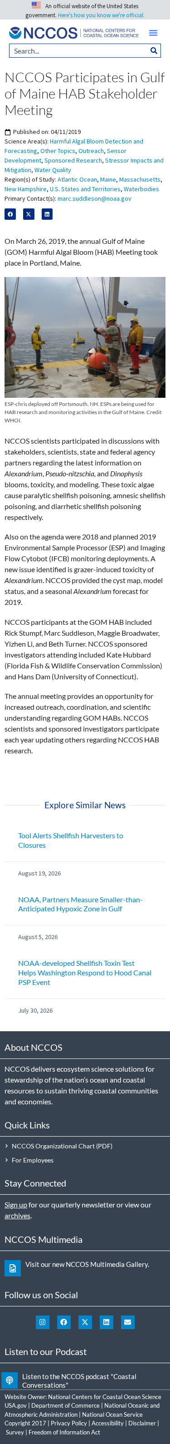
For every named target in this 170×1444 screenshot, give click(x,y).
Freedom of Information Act (64, 1432)
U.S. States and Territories (85, 189)
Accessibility (108, 1423)
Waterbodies (141, 189)
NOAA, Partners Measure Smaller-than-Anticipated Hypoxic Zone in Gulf (80, 904)
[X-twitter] (85, 1322)
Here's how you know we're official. (101, 15)
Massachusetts (139, 179)
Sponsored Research (73, 160)
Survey (15, 1432)
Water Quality (52, 170)
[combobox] (78, 51)
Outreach (91, 151)
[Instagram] (42, 1322)
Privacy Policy (69, 1423)
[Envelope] (128, 1322)
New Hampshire (26, 189)
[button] (153, 33)
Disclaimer (142, 1423)
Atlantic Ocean (77, 179)
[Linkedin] (106, 1322)
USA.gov (16, 1405)
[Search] (154, 51)
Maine (108, 179)
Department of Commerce (65, 1405)
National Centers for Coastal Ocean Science (104, 1396)
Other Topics (57, 151)
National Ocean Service (112, 1414)
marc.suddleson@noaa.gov (94, 198)
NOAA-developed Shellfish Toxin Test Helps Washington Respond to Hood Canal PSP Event (84, 972)
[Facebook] (64, 1322)
